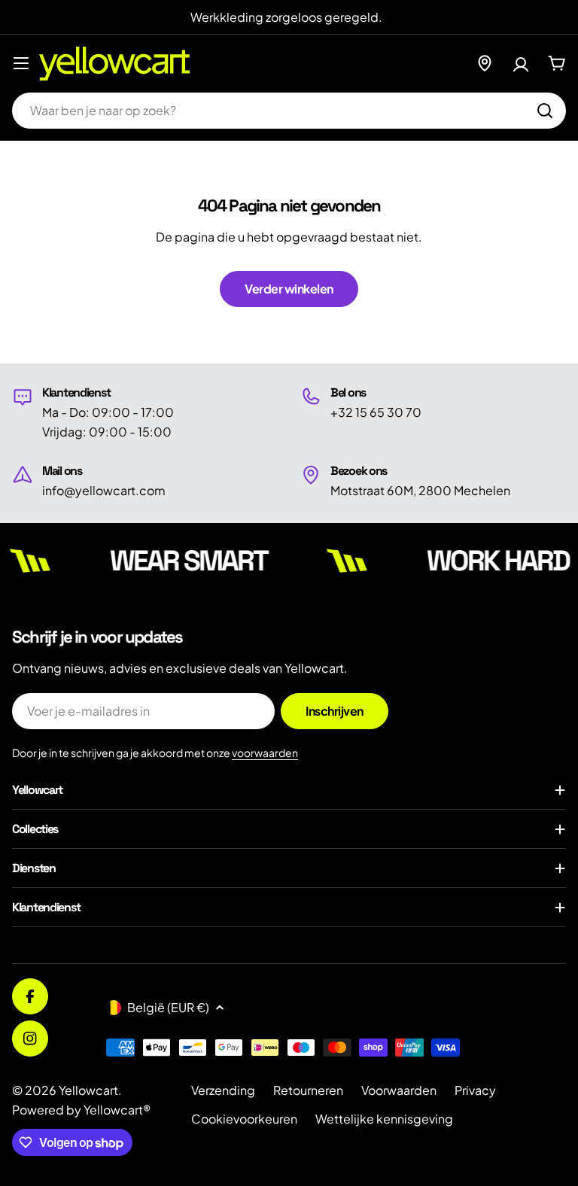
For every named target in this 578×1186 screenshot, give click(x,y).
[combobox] (289, 111)
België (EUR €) (168, 1007)
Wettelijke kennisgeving (384, 1119)
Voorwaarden (399, 1090)
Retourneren (308, 1090)
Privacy (475, 1090)
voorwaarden (265, 752)
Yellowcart (88, 1090)
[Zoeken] (545, 111)
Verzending (223, 1090)
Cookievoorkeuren (244, 1119)
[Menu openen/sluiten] (21, 63)
